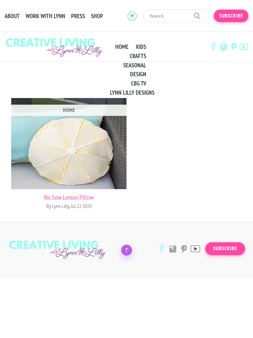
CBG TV (138, 83)
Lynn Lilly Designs (132, 92)
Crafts (138, 56)
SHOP (97, 16)
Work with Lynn (45, 16)
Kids (141, 47)
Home (121, 47)
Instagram (223, 47)
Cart (132, 16)
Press (78, 16)
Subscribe (231, 16)
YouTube (243, 47)
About (12, 16)
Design (138, 74)
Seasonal (134, 65)
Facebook (213, 47)
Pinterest (233, 47)
